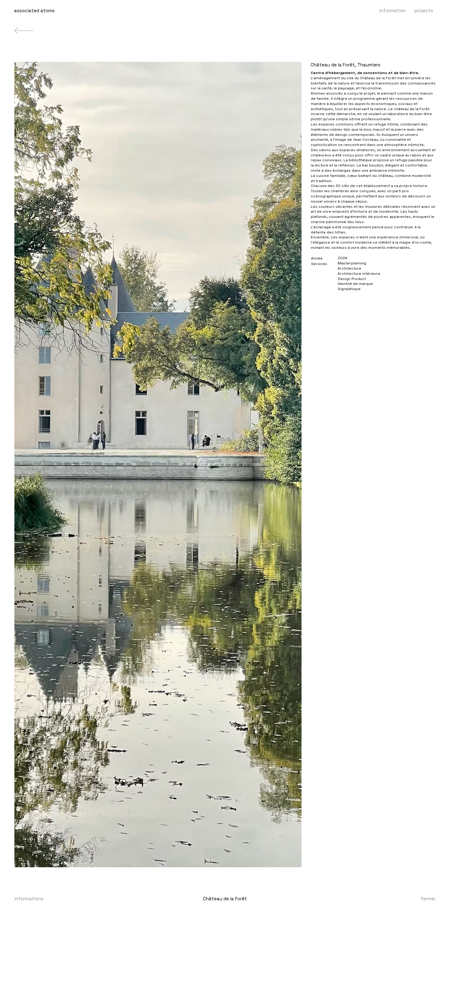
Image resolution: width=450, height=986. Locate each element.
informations (28, 899)
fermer (428, 899)
